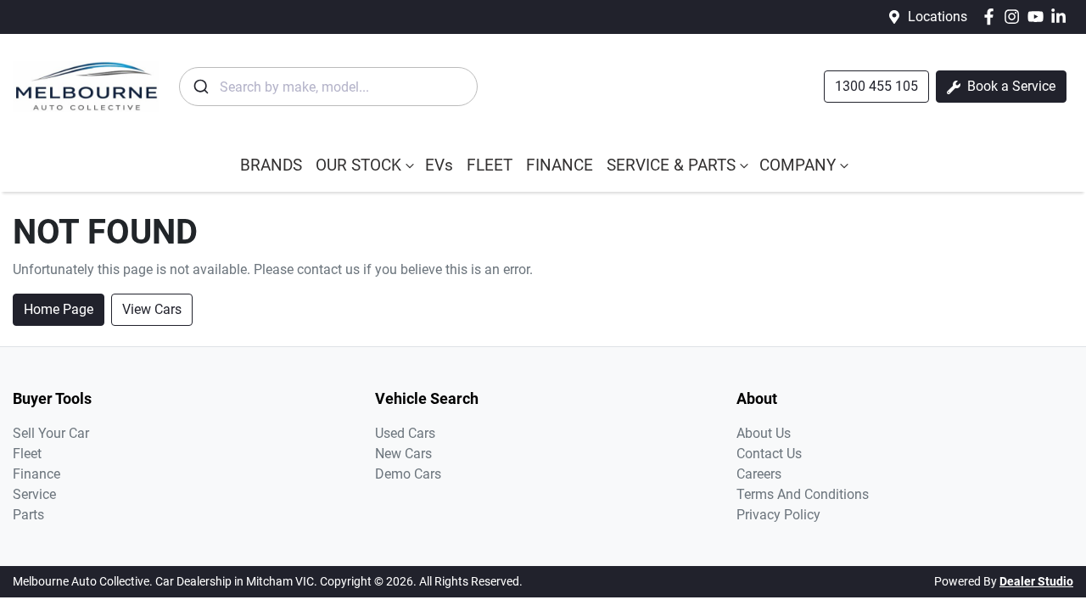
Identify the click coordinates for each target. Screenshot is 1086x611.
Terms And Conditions (802, 494)
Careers (758, 474)
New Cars (403, 454)
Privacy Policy (778, 515)
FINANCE (559, 165)
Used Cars (405, 433)
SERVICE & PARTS (671, 165)
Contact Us (769, 454)
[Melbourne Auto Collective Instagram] (1015, 16)
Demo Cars (408, 474)
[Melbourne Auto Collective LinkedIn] (1061, 16)
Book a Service (1009, 86)
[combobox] (328, 86)
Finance (36, 474)
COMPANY (797, 165)
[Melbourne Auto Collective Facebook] (992, 16)
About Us (763, 433)
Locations (937, 16)
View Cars (152, 309)
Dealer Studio (1036, 581)
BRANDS (271, 165)
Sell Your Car (51, 433)
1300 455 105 (876, 86)
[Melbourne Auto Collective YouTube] (1038, 16)
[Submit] (200, 86)
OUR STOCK (358, 165)
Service (34, 494)
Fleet (27, 454)
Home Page (58, 309)
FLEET (489, 165)
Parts (28, 515)
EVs (439, 165)
